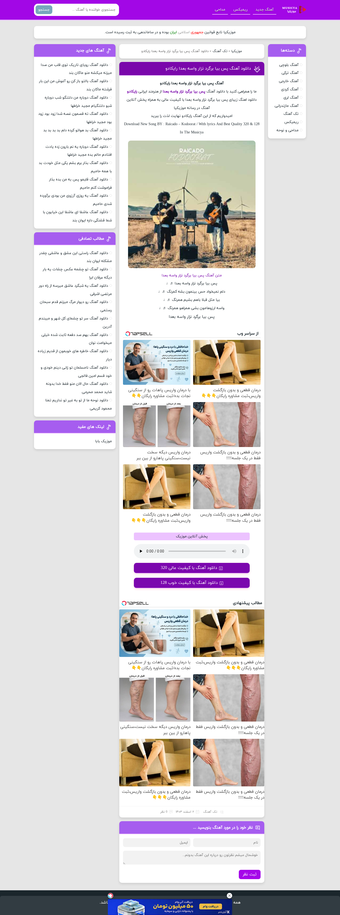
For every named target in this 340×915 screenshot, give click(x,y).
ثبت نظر (250, 874)
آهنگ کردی (290, 89)
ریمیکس (240, 9)
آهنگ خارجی (289, 81)
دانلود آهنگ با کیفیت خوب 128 (189, 583)
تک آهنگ (219, 51)
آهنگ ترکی (290, 72)
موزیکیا (236, 51)
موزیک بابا (103, 441)
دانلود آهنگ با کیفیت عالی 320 (189, 568)
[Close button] (229, 895)
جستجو (44, 9)
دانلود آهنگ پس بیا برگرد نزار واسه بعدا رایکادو (208, 68)
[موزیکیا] (292, 10)
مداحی (220, 9)
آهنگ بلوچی (289, 65)
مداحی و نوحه (288, 130)
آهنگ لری (291, 97)
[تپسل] (110, 895)
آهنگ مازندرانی (287, 105)
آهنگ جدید (265, 9)
